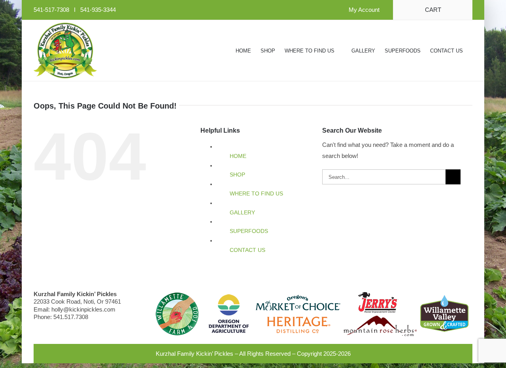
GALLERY (242, 212)
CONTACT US (247, 250)
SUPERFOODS (249, 231)
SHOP (237, 174)
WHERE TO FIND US (256, 193)
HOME (238, 156)
